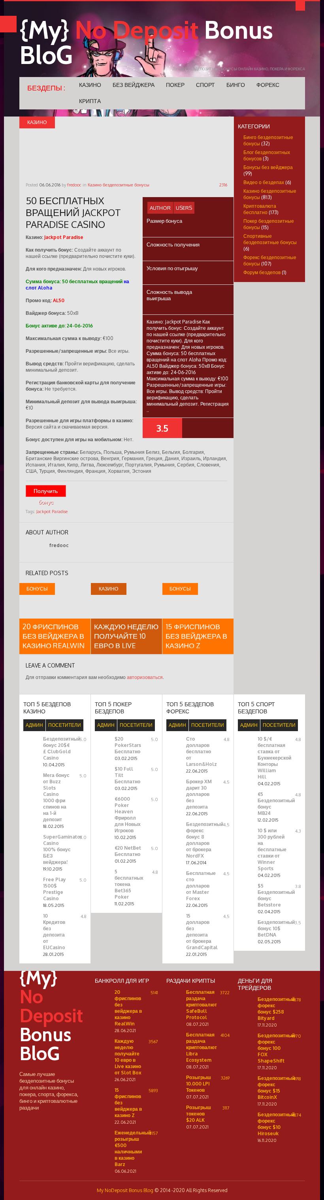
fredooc (74, 185)
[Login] (300, 6)
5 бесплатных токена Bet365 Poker (129, 884)
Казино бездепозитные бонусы (118, 185)
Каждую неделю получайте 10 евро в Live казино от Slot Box (126, 645)
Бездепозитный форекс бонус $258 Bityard (276, 1008)
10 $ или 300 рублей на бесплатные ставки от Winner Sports (272, 849)
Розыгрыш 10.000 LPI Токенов (198, 1083)
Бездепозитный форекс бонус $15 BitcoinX (276, 1087)
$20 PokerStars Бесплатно (128, 745)
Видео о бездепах (263, 182)
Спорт (205, 84)
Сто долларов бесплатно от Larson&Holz (201, 751)
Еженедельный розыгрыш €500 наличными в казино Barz (133, 1148)
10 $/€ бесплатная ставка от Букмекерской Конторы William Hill (274, 758)
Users (184, 208)
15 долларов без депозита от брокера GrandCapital (202, 931)
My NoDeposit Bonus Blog (125, 1190)
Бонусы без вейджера (268, 167)
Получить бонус (46, 492)
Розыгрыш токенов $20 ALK (198, 1113)
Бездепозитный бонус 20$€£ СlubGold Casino (61, 748)
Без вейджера (133, 84)
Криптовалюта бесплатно (259, 209)
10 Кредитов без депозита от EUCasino (54, 931)
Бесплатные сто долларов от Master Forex (201, 885)
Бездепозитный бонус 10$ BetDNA (276, 928)
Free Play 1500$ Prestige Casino (54, 888)
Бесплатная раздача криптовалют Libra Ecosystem (201, 1047)
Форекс (267, 84)
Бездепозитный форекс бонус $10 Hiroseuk (276, 1124)
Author (160, 208)
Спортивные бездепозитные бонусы (270, 239)
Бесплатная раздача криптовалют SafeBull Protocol (201, 1004)
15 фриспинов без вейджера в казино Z (196, 636)
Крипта (90, 101)
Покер (175, 84)
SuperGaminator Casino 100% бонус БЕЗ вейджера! (62, 849)
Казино (90, 84)
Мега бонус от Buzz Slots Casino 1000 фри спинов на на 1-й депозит (56, 797)
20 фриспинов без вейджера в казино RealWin (54, 636)
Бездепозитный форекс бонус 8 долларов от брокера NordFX (204, 840)
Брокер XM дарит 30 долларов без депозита (199, 794)
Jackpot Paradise (52, 511)
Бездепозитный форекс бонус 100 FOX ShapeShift (276, 1048)
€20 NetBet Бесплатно (128, 851)
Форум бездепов (262, 272)
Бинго (235, 84)
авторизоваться (145, 677)
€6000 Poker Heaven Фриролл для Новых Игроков (128, 814)
